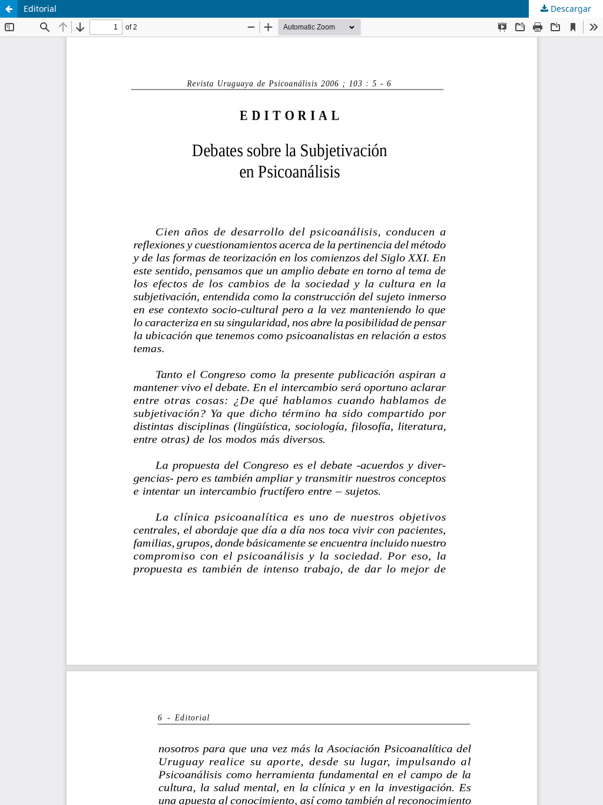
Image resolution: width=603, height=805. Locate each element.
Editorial (40, 8)
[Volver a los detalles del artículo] (9, 9)
